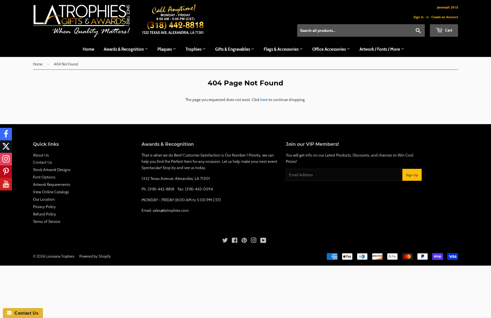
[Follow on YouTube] (6, 184)
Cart (448, 30)
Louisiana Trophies (60, 256)
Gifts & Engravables (233, 49)
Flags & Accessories (281, 49)
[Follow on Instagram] (6, 159)
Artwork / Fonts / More (380, 49)
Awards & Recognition (124, 49)
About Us (41, 155)
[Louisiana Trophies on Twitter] (225, 241)
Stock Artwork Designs (51, 169)
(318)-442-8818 (161, 189)
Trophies (194, 49)
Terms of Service (46, 221)
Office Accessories (329, 49)
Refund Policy (44, 214)
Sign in (418, 17)
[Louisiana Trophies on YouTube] (263, 241)
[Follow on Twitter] (6, 146)
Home (88, 49)
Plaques (165, 49)
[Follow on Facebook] (6, 134)
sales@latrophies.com (171, 210)
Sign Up (412, 175)
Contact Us (42, 162)
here (264, 99)
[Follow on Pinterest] (6, 171)
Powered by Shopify (95, 256)
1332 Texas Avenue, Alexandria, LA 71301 (176, 178)
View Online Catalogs (51, 191)
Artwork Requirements (51, 184)
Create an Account (444, 17)
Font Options (44, 177)
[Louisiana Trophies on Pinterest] (244, 241)
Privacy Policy (44, 206)
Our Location (44, 199)
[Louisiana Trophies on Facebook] (235, 241)
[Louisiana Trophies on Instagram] (254, 241)
